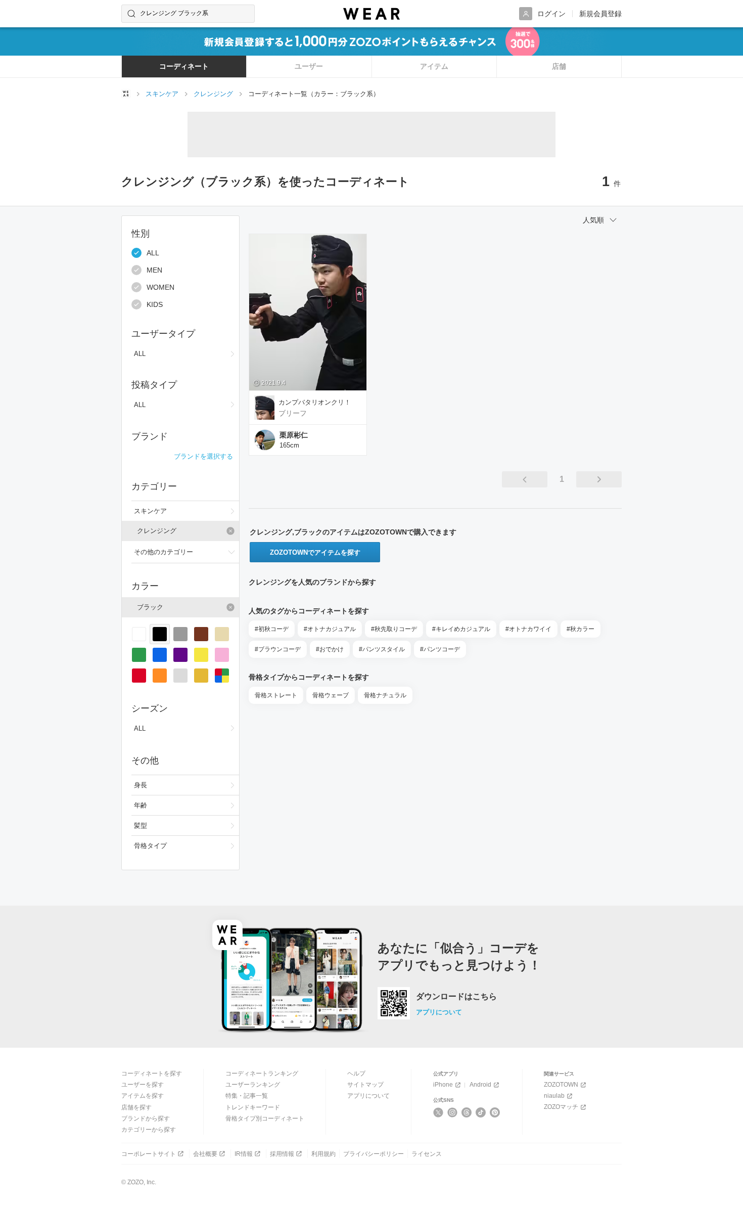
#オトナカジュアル (330, 629)
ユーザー (309, 66)
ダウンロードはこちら (456, 997)
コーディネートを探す (151, 1073)
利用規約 (323, 1154)
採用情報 (282, 1153)
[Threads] (466, 1112)
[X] (438, 1112)
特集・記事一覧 (246, 1095)
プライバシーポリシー (373, 1154)
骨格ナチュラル (385, 695)
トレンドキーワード (252, 1107)
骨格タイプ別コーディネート (264, 1118)
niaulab (554, 1095)
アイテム (434, 66)
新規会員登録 (600, 14)
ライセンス (426, 1154)
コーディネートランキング (261, 1073)
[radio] (139, 634)
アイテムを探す (142, 1095)
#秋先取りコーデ (394, 629)
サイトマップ (365, 1084)
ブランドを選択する (203, 456)
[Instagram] (452, 1112)
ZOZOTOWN (561, 1084)
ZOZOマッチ (561, 1106)
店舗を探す (136, 1107)
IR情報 (244, 1153)
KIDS (155, 304)
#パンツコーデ (440, 649)
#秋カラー (580, 629)
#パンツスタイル (382, 649)
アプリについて (439, 1012)
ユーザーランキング (252, 1084)
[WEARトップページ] (125, 93)
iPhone (443, 1084)
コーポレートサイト (148, 1153)
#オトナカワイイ (528, 629)
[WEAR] (371, 14)
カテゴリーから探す (148, 1129)
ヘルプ (356, 1073)
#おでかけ (330, 649)
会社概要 (205, 1153)
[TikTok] (481, 1112)
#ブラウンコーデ (278, 649)
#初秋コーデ (272, 629)
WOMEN (160, 287)
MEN (154, 270)
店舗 (559, 66)
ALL (153, 253)
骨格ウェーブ (330, 695)
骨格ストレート (276, 695)
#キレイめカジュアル (461, 629)
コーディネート (184, 66)
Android (480, 1084)
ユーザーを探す (142, 1084)
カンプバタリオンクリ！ (314, 402)
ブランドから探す (145, 1118)
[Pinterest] (495, 1112)
